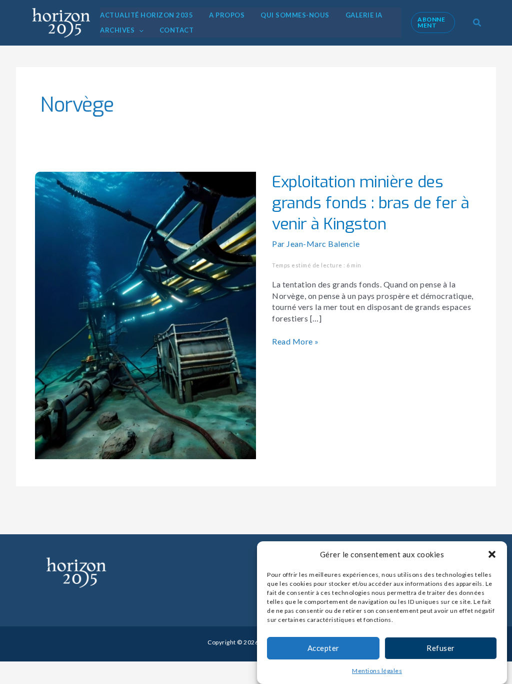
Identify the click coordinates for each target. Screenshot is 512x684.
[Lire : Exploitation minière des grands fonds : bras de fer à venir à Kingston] (145, 314)
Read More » (295, 341)
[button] (492, 554)
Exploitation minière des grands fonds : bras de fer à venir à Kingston (370, 202)
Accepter (324, 647)
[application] (139, 30)
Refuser (440, 647)
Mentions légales (377, 670)
